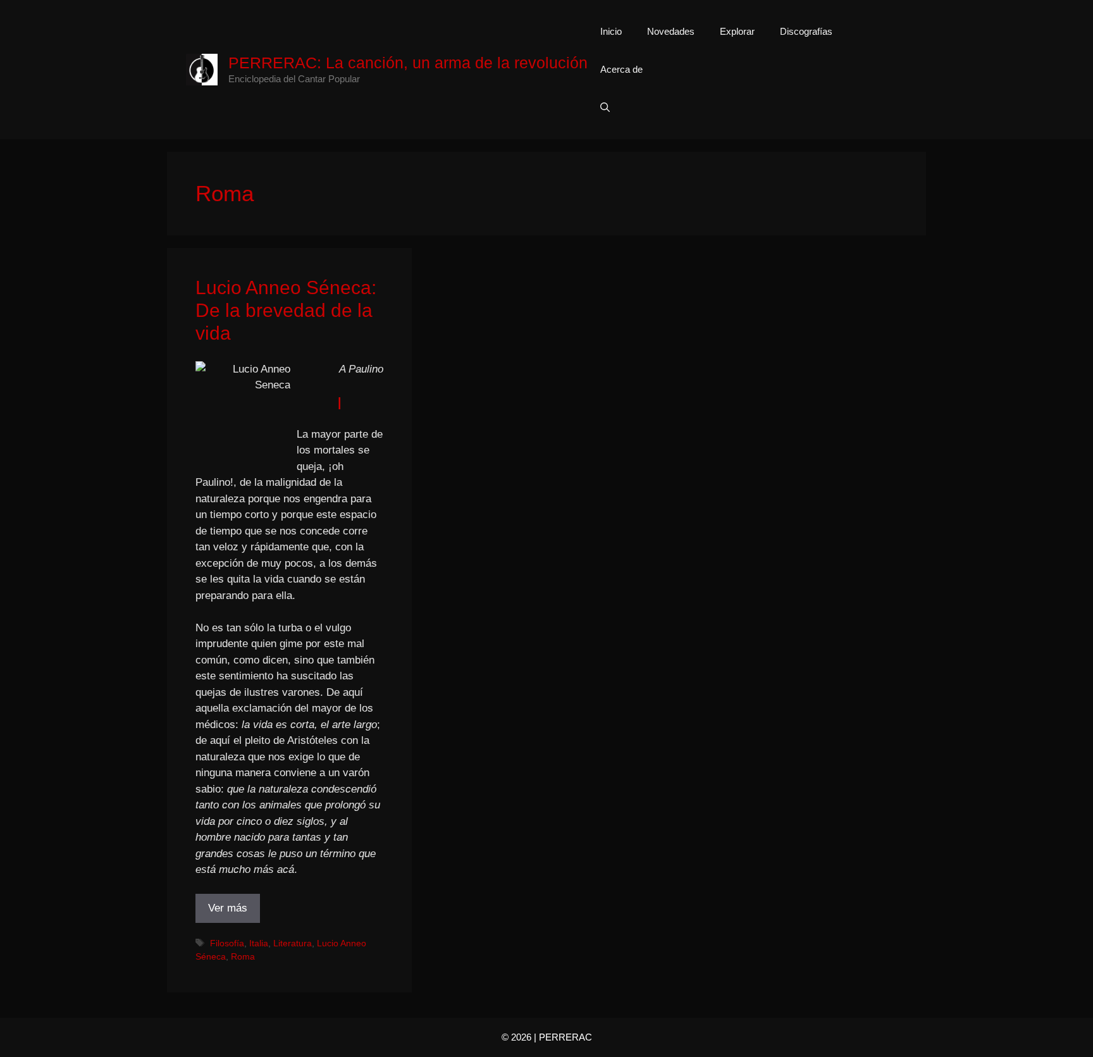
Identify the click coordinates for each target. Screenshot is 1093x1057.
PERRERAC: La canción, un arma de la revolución (408, 62)
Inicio (611, 31)
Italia (258, 943)
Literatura (292, 943)
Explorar (737, 31)
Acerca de (621, 69)
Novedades (671, 31)
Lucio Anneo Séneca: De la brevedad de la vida (285, 310)
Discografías (806, 31)
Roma (243, 956)
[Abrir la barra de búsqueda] (605, 108)
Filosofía (227, 943)
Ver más (227, 908)
